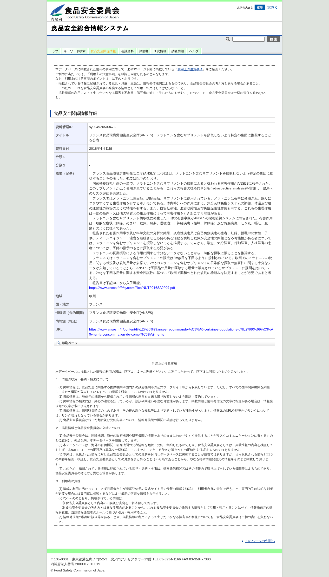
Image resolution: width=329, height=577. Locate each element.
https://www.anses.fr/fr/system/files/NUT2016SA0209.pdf (132, 288)
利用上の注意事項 (190, 69)
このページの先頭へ (260, 541)
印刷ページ (70, 343)
